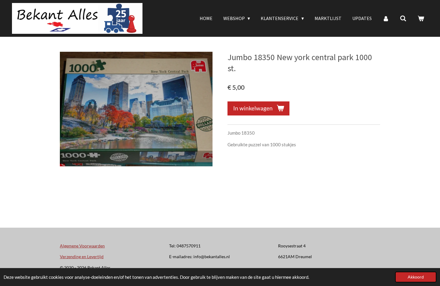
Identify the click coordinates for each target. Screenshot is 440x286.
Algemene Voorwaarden (82, 245)
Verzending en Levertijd (82, 256)
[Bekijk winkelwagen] (421, 18)
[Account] (386, 18)
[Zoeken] (403, 18)
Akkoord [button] (416, 277)
